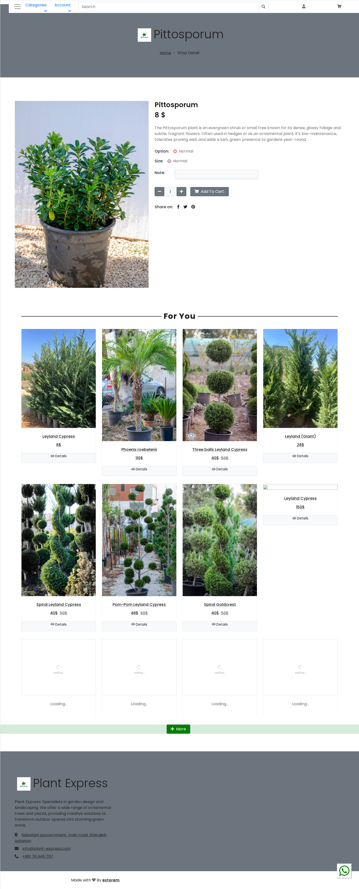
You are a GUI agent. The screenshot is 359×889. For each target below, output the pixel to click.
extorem (110, 880)
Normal (186, 151)
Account (62, 5)
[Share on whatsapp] (344, 873)
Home (165, 53)
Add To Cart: (212, 191)
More (180, 729)
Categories (36, 5)
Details (61, 456)
